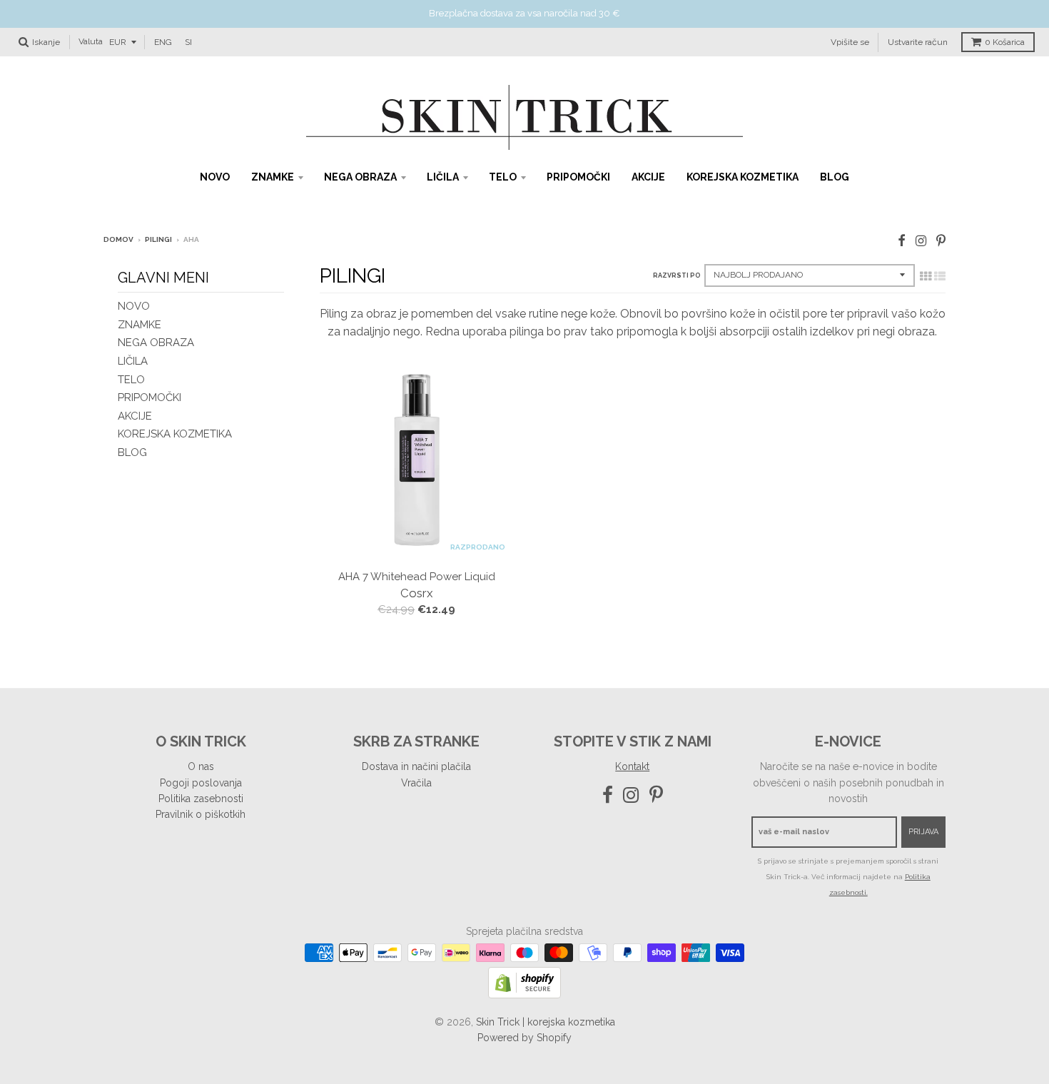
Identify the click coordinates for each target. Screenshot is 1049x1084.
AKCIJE (648, 177)
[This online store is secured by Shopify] (524, 994)
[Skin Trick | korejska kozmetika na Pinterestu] (941, 241)
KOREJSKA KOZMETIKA (742, 177)
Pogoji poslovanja (201, 783)
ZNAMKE (272, 177)
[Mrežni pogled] (925, 276)
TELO (503, 177)
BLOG (834, 177)
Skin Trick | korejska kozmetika (545, 1022)
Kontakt (632, 766)
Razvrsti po (677, 275)
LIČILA (443, 177)
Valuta (90, 41)
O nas (201, 766)
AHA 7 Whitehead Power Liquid (416, 576)
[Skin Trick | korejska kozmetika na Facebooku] (902, 241)
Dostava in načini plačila (416, 766)
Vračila (416, 783)
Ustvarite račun (918, 41)
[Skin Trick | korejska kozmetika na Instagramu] (921, 241)
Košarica (1005, 42)
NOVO (215, 177)
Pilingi (158, 239)
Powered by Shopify (524, 1037)
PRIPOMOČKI (578, 177)
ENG (163, 41)
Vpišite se (850, 41)
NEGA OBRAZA (360, 177)
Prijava (923, 831)
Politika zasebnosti (200, 798)
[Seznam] (940, 276)
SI (188, 41)
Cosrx (416, 593)
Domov (118, 239)
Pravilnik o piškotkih (200, 814)
